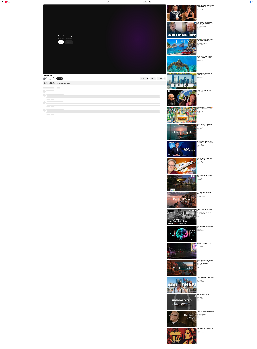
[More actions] (164, 78)
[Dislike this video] (147, 78)
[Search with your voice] (149, 2)
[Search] (145, 2)
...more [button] (68, 83)
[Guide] (2, 2)
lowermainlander (50, 78)
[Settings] (247, 2)
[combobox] (125, 2)
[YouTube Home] (8, 2)
